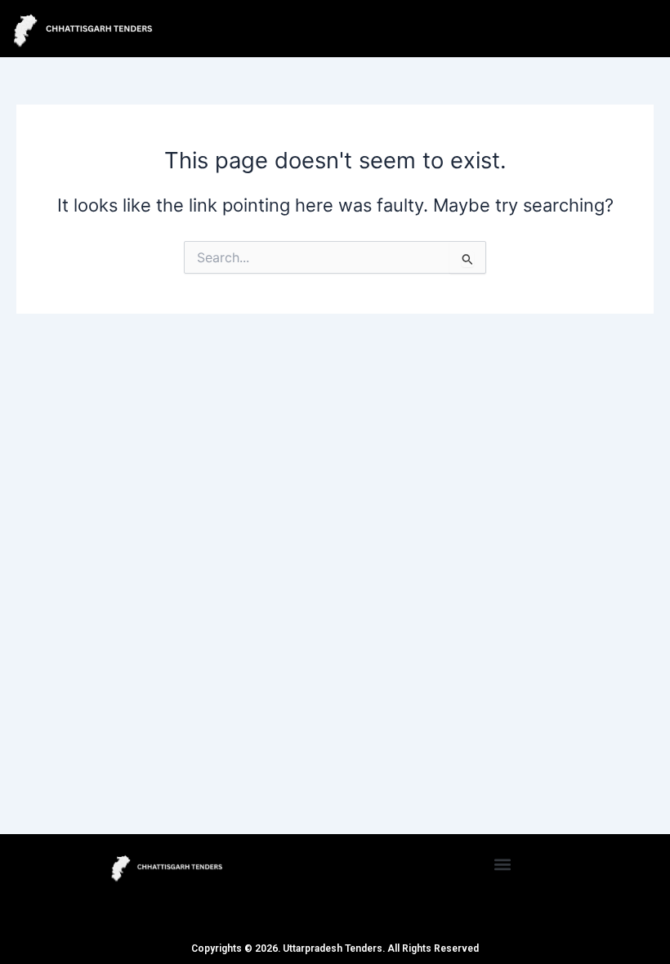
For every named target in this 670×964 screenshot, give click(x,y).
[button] (502, 863)
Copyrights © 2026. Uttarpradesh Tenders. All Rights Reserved (335, 948)
